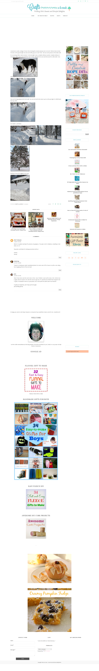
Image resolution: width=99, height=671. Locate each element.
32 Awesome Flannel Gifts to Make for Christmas (77, 220)
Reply (60, 257)
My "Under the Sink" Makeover (77, 174)
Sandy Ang (16, 261)
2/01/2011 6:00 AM (17, 263)
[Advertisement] (49, 32)
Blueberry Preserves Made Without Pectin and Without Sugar (77, 192)
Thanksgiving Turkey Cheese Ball (78, 157)
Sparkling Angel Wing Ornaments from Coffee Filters (77, 201)
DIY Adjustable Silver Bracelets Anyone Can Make (77, 182)
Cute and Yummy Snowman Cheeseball (77, 149)
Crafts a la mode (44, 662)
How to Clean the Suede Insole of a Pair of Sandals (77, 211)
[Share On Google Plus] (60, 204)
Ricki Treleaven (17, 240)
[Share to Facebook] (53, 204)
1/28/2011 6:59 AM (17, 241)
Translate (48, 651)
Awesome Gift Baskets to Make (77, 229)
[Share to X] (55, 204)
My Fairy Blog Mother (57, 662)
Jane (15, 274)
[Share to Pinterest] (58, 204)
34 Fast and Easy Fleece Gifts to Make (77, 165)
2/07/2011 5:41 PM (17, 275)
